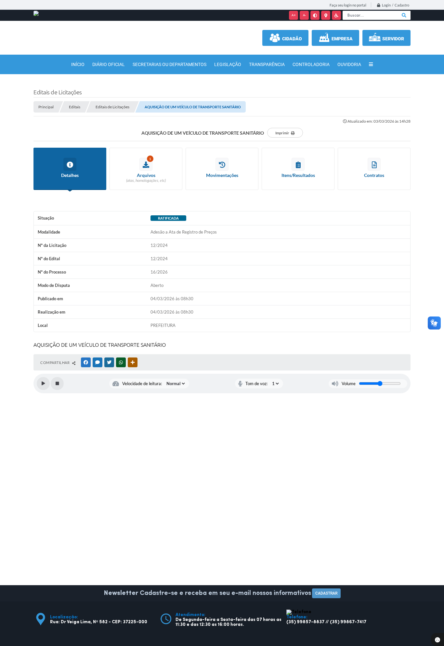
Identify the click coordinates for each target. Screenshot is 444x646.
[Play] (43, 383)
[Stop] (57, 383)
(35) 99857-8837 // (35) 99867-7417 (326, 622)
